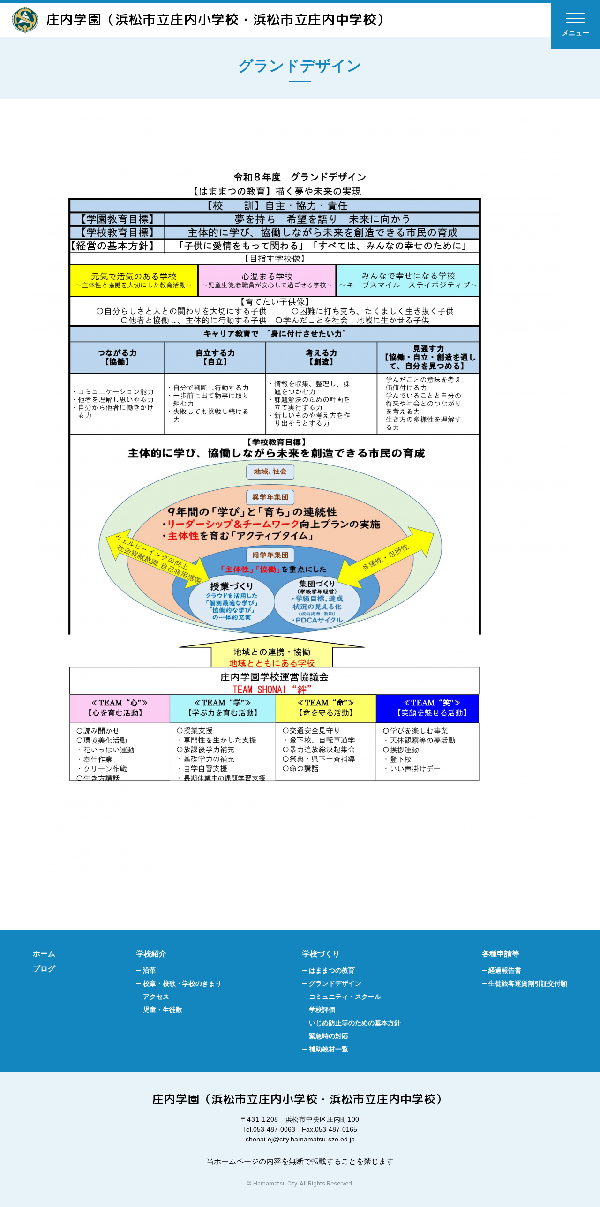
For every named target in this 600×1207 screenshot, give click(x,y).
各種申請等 (500, 954)
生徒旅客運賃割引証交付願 (527, 983)
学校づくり (321, 954)
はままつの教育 (332, 970)
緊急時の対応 (328, 1036)
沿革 (149, 970)
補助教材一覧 (328, 1049)
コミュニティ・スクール (345, 996)
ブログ (44, 969)
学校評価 (322, 1009)
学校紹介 (151, 954)
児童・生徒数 (162, 1009)
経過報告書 (504, 970)
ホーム (44, 954)
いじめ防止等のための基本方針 (355, 1023)
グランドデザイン (335, 983)
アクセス (156, 996)
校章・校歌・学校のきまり (182, 983)
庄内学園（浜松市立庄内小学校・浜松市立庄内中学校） (218, 19)
